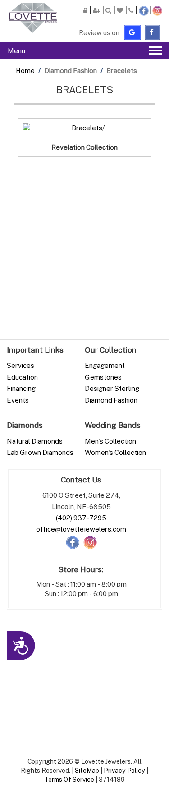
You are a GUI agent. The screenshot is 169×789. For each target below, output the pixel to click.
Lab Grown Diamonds (40, 452)
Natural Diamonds (35, 441)
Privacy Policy (124, 770)
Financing (21, 388)
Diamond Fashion (111, 400)
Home (25, 70)
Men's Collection (110, 441)
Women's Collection (115, 452)
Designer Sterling (112, 388)
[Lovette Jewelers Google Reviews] (132, 32)
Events (18, 400)
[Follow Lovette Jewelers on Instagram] (90, 541)
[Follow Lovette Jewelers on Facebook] (72, 541)
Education (22, 377)
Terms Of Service (69, 779)
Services (20, 365)
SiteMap (87, 770)
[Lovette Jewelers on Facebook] (152, 32)
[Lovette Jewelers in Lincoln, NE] (33, 17)
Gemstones (103, 377)
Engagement (105, 365)
